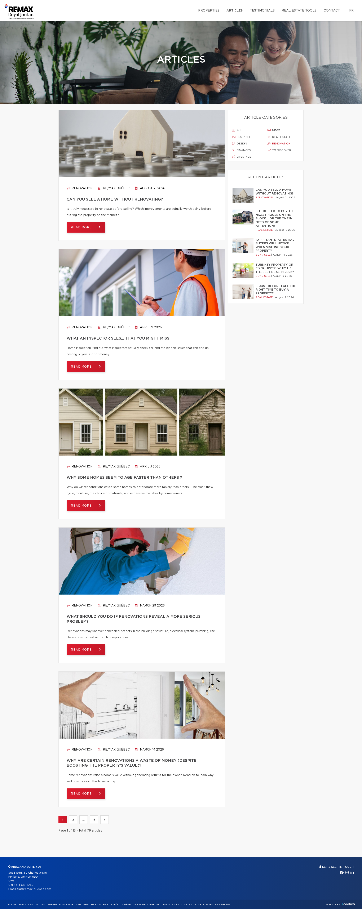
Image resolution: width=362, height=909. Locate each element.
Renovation (82, 188)
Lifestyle (243, 157)
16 (94, 819)
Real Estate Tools (299, 10)
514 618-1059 (25, 885)
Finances (243, 150)
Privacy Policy (172, 905)
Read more (82, 227)
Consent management (217, 905)
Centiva (348, 904)
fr (351, 10)
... (83, 819)
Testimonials (262, 10)
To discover (281, 150)
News (276, 130)
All (239, 130)
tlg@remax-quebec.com (34, 889)
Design (241, 143)
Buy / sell (244, 137)
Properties (208, 10)
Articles (234, 10)
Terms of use (192, 905)
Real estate (281, 137)
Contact (332, 10)
